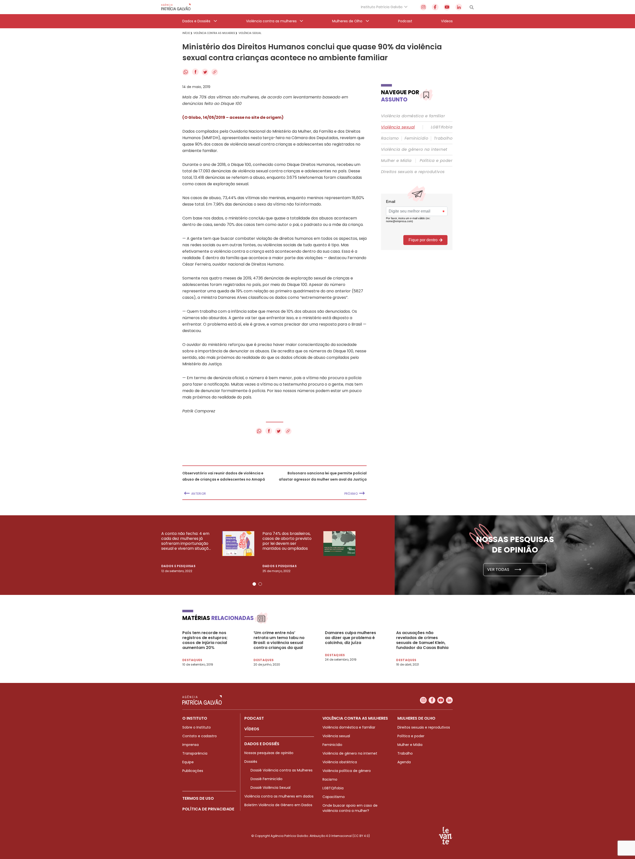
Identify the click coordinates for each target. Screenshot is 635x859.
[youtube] (447, 7)
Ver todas (498, 569)
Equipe (188, 762)
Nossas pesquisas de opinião (268, 752)
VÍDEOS (251, 729)
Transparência (194, 753)
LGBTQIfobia (333, 788)
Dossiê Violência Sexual (270, 787)
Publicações (192, 770)
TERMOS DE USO (198, 798)
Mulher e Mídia (396, 160)
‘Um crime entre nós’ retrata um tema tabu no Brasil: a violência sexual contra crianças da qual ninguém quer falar (279, 640)
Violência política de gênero (346, 770)
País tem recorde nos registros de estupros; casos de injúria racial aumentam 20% (205, 640)
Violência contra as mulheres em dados (279, 796)
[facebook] (435, 7)
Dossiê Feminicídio (267, 778)
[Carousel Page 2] (260, 584)
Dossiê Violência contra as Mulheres (282, 770)
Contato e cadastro (199, 736)
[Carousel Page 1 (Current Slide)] (254, 584)
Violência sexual (398, 127)
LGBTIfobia (441, 127)
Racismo (390, 138)
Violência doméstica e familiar (413, 116)
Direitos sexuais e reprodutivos (412, 172)
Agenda (404, 762)
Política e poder (436, 160)
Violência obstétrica (339, 762)
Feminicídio (416, 138)
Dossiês (250, 761)
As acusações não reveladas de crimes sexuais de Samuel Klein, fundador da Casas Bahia (422, 640)
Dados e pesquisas (178, 566)
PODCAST (254, 718)
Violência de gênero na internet (414, 149)
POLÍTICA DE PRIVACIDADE (208, 809)
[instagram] (423, 7)
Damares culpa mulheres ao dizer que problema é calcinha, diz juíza (350, 637)
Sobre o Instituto (196, 727)
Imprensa (190, 744)
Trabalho (443, 138)
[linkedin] (458, 7)
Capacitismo (333, 796)
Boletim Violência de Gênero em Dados (278, 804)
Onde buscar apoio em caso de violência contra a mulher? (350, 808)
